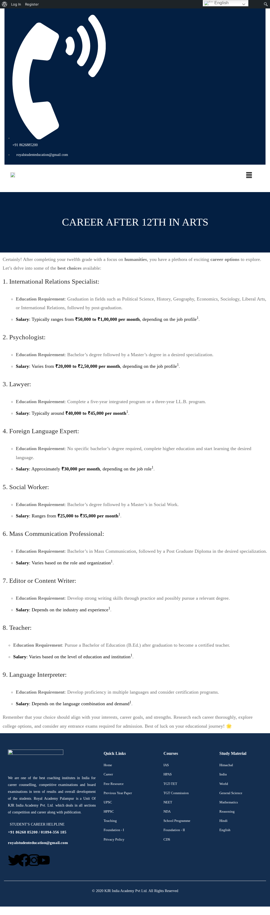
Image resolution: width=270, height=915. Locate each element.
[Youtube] (43, 860)
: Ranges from (67, 515)
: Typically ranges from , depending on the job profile (106, 319)
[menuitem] (4, 4)
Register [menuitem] (32, 4)
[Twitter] (14, 860)
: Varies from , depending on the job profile (96, 366)
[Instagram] (34, 860)
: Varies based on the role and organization (63, 562)
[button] (157, 176)
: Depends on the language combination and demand (72, 703)
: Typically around (71, 413)
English (221, 3)
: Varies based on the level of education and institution (72, 656)
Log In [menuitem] (16, 4)
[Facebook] (24, 860)
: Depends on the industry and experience (62, 609)
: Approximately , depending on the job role (84, 468)
